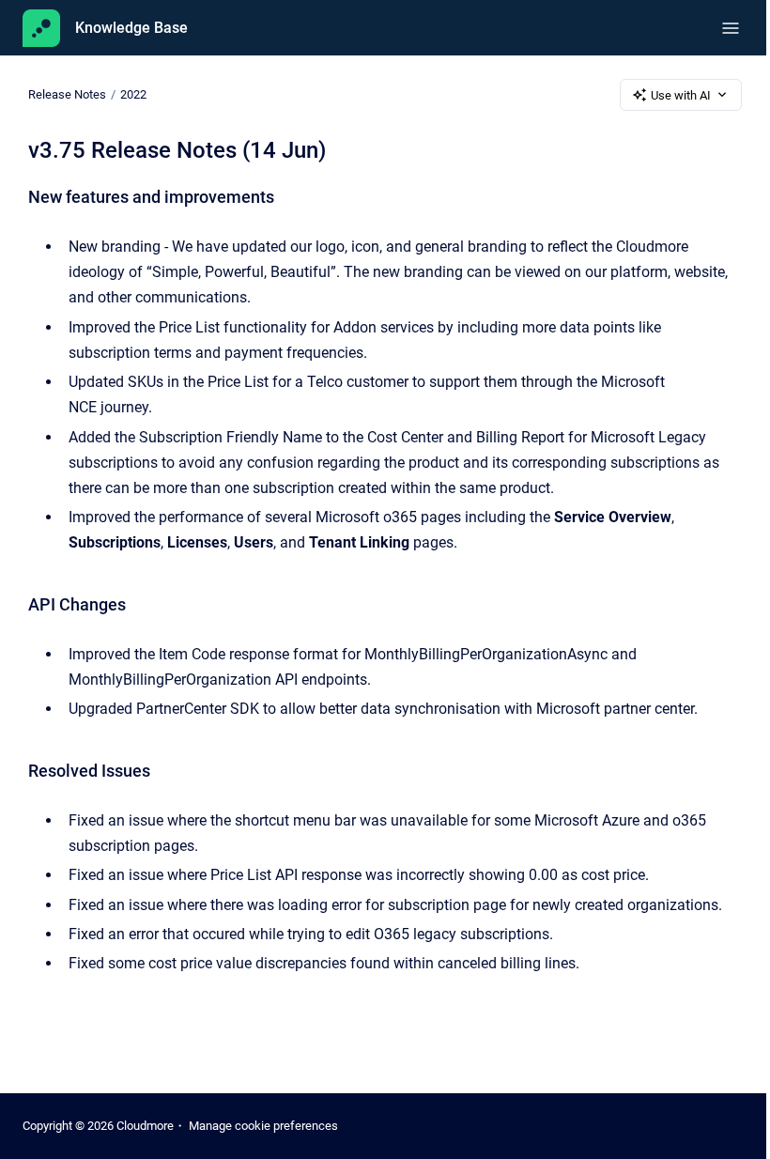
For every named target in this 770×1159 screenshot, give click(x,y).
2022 (133, 94)
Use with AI (681, 95)
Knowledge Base (131, 28)
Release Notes (67, 94)
